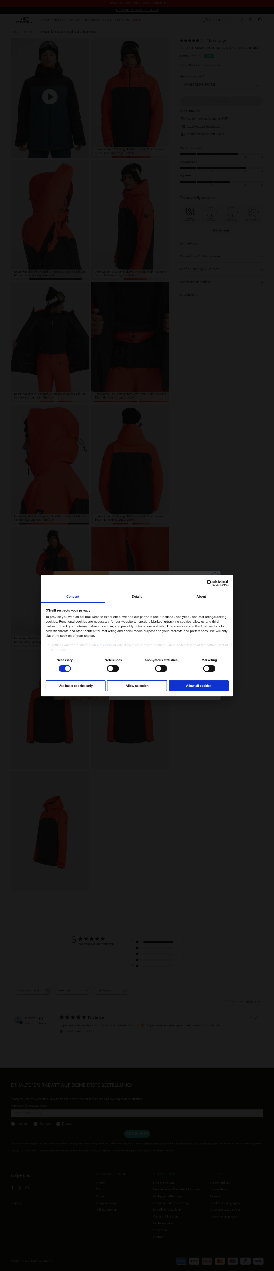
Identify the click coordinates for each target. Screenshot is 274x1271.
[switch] (113, 668)
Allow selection (137, 685)
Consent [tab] (72, 596)
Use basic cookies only (75, 685)
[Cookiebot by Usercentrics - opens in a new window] (210, 583)
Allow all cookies (198, 685)
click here (104, 645)
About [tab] (201, 596)
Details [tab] (137, 596)
